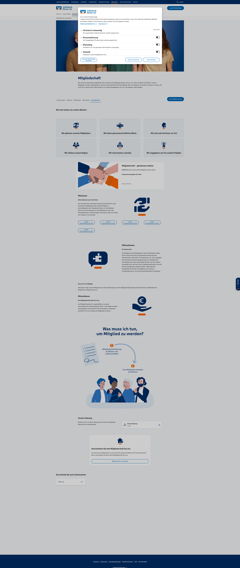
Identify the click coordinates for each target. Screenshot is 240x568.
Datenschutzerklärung (87, 24)
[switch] (158, 37)
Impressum (102, 24)
